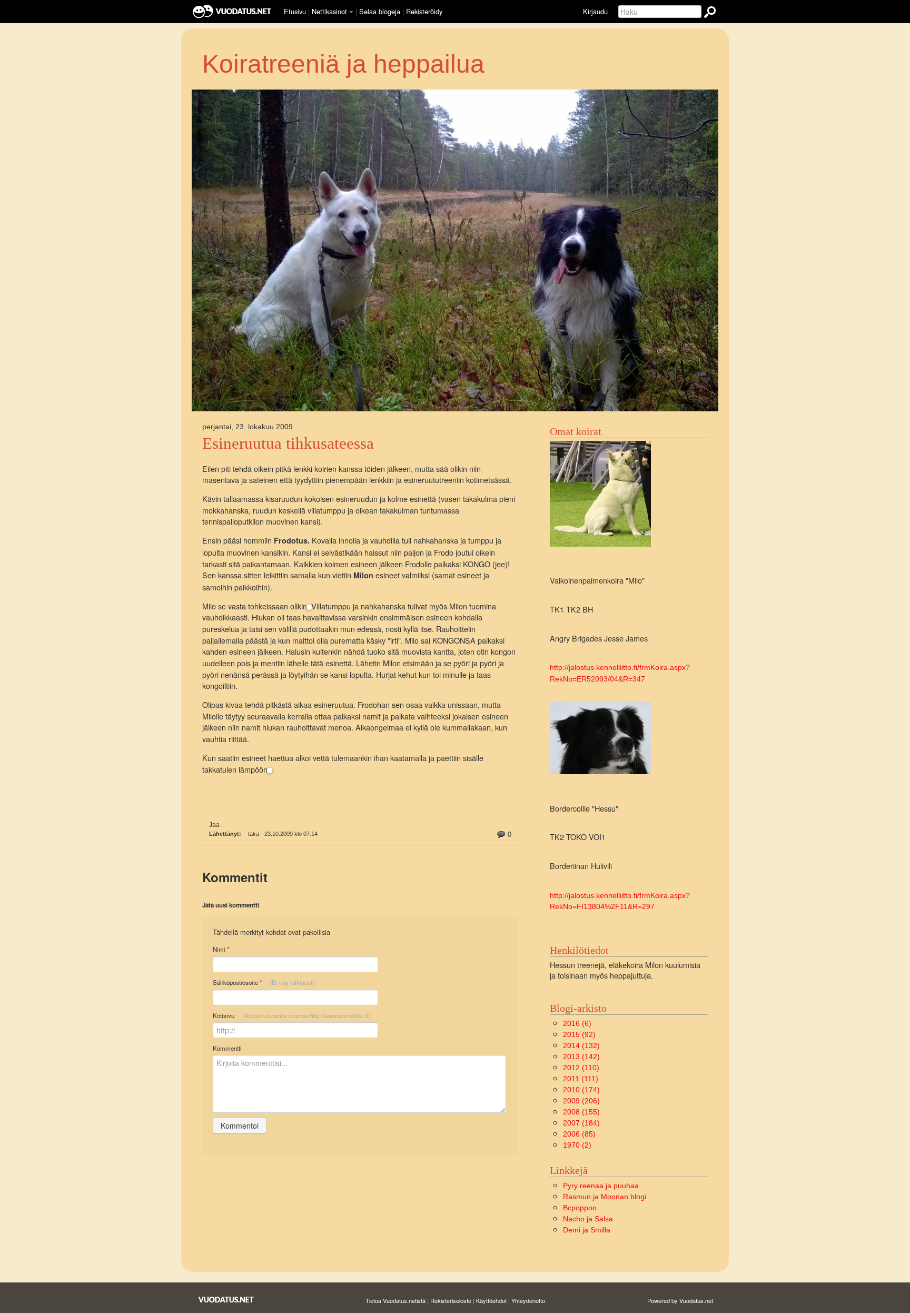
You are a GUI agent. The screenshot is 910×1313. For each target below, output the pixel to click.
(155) (581, 1112)
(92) (579, 1034)
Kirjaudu (595, 11)
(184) (581, 1123)
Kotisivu (292, 1015)
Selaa (379, 11)
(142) (581, 1056)
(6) (577, 1023)
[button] (351, 12)
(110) (581, 1067)
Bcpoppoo (580, 1207)
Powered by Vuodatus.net (680, 1300)
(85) (579, 1134)
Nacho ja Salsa (588, 1219)
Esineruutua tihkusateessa (288, 443)
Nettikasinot (329, 11)
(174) (581, 1089)
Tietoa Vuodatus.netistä (395, 1300)
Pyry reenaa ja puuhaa (601, 1185)
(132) (581, 1045)
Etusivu (295, 11)
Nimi (221, 949)
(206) (581, 1101)
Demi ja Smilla (586, 1230)
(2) (577, 1145)
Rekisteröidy (424, 11)
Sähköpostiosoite (264, 982)
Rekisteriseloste (450, 1300)
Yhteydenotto (528, 1300)
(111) (580, 1078)
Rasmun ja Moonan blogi (604, 1196)
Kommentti (227, 1048)
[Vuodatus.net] (226, 1299)
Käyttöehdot (491, 1300)
